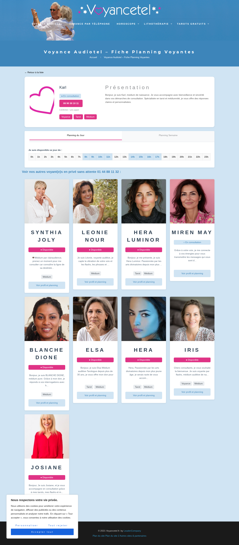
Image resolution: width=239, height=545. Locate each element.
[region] (42, 517)
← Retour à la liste (34, 72)
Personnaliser (26, 525)
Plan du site (99, 535)
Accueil (93, 57)
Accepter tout (42, 532)
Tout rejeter (58, 525)
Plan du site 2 (112, 535)
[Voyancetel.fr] (119, 11)
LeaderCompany (132, 530)
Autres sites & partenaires (133, 535)
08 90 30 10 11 (71, 103)
